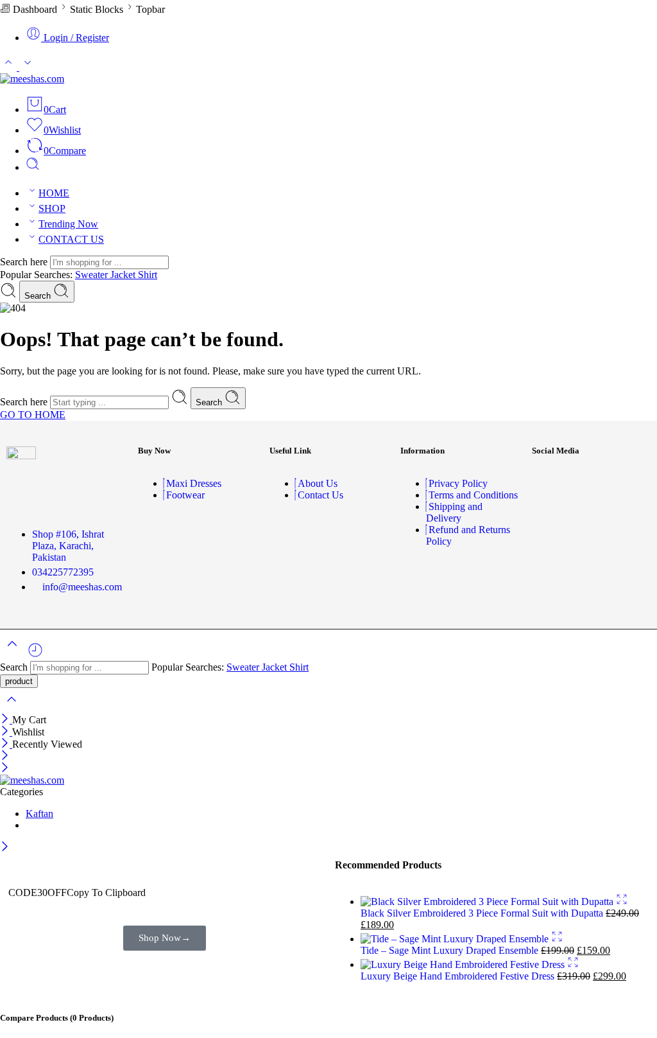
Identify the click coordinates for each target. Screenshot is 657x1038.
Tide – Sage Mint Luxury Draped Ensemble (451, 950)
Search (38, 296)
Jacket (124, 274)
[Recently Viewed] (35, 654)
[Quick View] (621, 901)
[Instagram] (592, 484)
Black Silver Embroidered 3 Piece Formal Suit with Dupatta (483, 913)
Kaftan (39, 813)
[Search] (33, 167)
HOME (53, 193)
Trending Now (68, 223)
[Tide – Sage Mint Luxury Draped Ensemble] (456, 938)
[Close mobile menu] (5, 768)
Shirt (147, 274)
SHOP (51, 208)
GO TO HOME (32, 414)
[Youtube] (629, 484)
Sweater (92, 274)
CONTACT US (71, 239)
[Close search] (11, 707)
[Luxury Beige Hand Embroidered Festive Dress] (464, 964)
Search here (25, 261)
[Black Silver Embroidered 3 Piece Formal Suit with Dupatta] (488, 901)
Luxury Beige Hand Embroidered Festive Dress (459, 976)
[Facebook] (554, 484)
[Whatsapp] (592, 518)
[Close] (6, 719)
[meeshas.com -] (32, 78)
